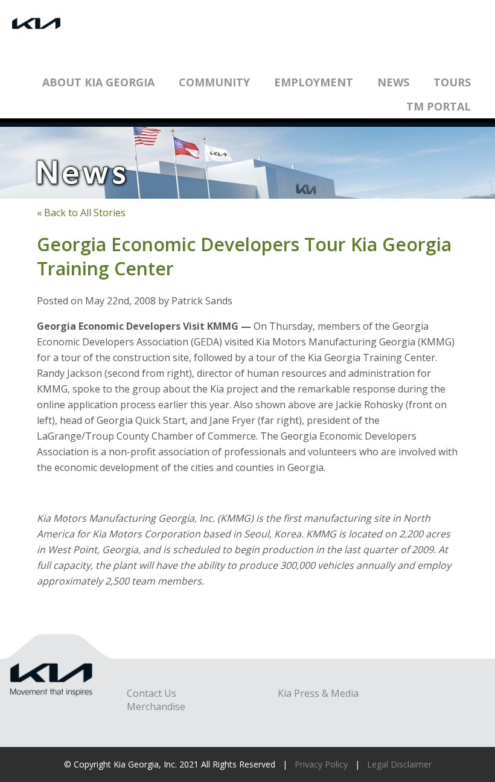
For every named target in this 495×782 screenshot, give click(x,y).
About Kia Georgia (98, 82)
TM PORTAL (438, 106)
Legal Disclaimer (399, 764)
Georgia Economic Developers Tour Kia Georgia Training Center (244, 256)
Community (214, 82)
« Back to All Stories (81, 212)
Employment (313, 82)
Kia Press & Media (318, 693)
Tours (452, 82)
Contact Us (151, 693)
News (393, 82)
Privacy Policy (321, 764)
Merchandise (156, 706)
